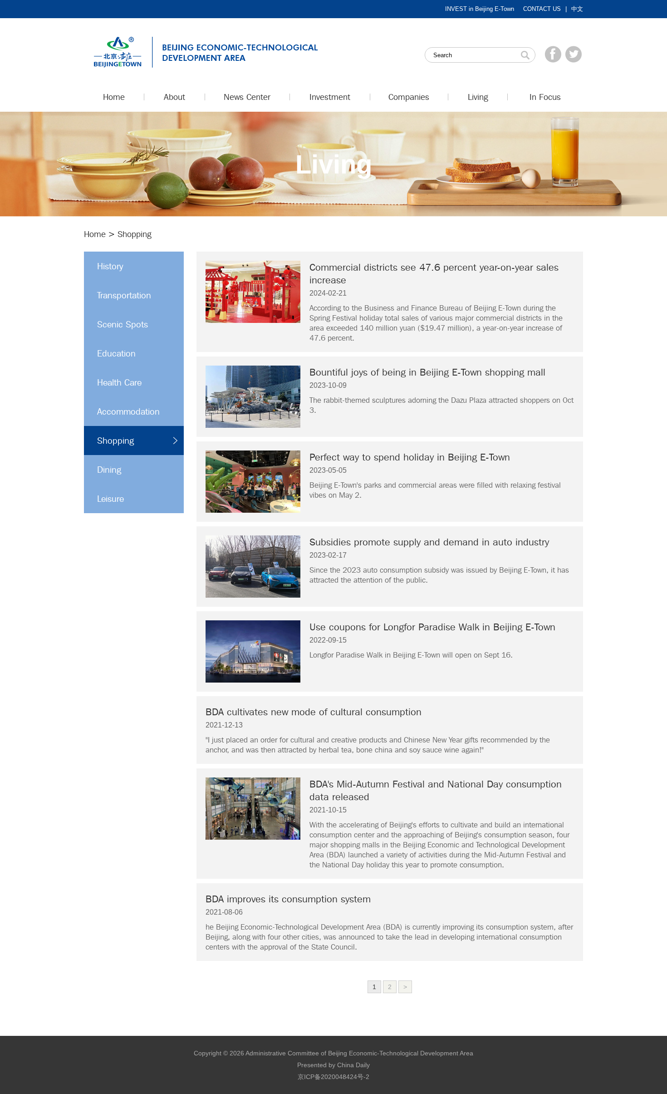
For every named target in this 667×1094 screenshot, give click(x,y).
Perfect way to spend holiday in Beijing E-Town (409, 457)
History (110, 266)
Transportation (124, 295)
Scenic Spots (122, 324)
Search (525, 55)
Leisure (110, 498)
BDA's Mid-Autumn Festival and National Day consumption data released (435, 790)
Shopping (115, 440)
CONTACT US (542, 8)
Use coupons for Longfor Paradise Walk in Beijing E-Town (432, 627)
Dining (109, 469)
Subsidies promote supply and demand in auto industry (429, 542)
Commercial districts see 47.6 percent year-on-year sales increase (434, 273)
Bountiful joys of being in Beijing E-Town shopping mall (427, 372)
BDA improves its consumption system (288, 899)
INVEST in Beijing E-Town (479, 8)
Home (95, 234)
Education (116, 353)
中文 (577, 8)
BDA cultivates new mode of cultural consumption (314, 712)
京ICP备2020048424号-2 (333, 1076)
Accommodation (128, 411)
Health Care (119, 382)
